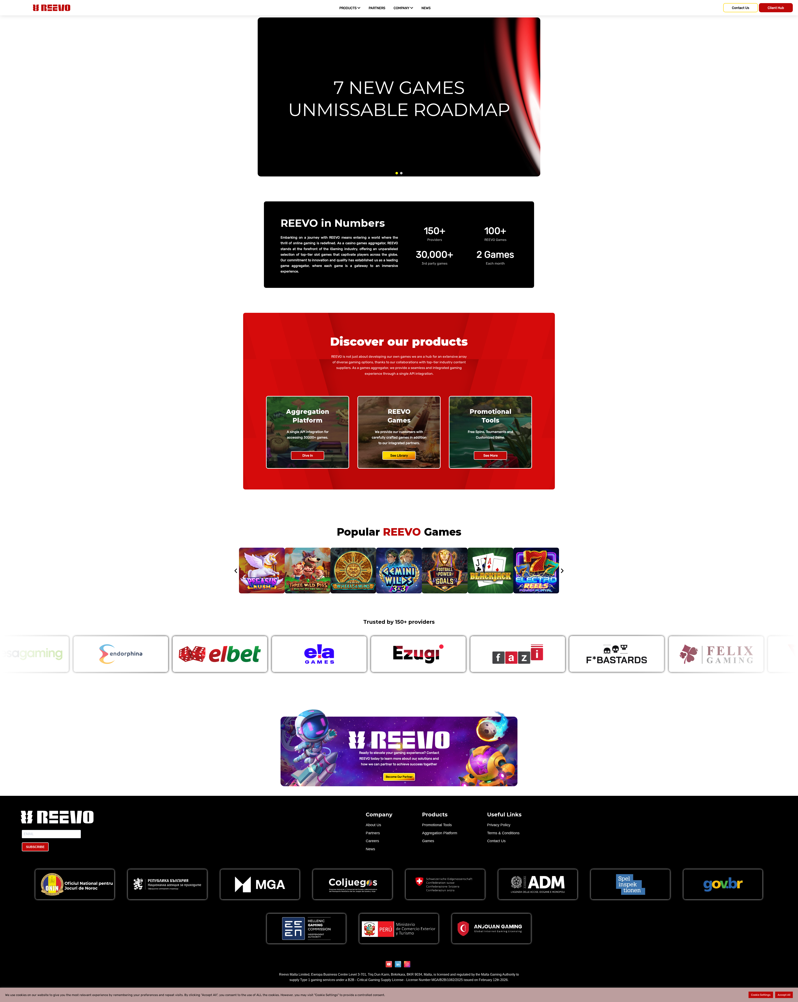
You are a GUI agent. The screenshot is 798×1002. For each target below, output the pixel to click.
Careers (372, 841)
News (370, 849)
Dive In (307, 455)
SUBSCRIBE (35, 847)
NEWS (426, 8)
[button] (236, 571)
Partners (373, 833)
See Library (399, 455)
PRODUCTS (348, 8)
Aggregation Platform (439, 833)
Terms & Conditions (503, 833)
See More (490, 455)
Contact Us (496, 841)
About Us (373, 825)
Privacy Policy (498, 825)
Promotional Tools (437, 825)
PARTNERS (377, 8)
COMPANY (402, 8)
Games (428, 841)
